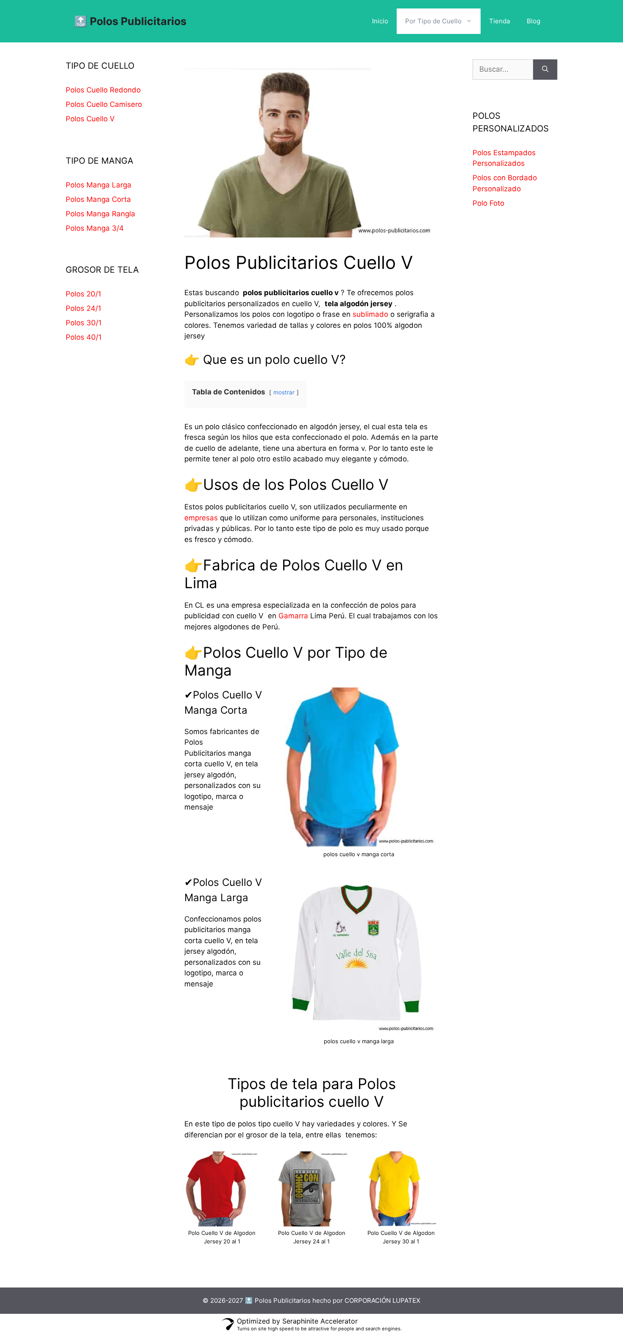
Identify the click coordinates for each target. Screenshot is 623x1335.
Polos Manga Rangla (100, 213)
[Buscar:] (503, 69)
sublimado (369, 314)
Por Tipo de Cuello (433, 21)
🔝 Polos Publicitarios (130, 21)
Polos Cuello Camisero (104, 104)
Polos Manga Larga (98, 185)
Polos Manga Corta (98, 199)
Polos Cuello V (90, 119)
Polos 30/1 (84, 322)
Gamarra (293, 616)
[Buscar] (545, 69)
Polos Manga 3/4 (95, 228)
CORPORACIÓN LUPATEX (382, 1300)
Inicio (380, 21)
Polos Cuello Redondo (103, 90)
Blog (533, 21)
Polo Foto (488, 203)
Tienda (499, 21)
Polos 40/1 (84, 337)
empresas (201, 518)
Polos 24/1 (83, 308)
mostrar (284, 392)
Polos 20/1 (83, 294)
